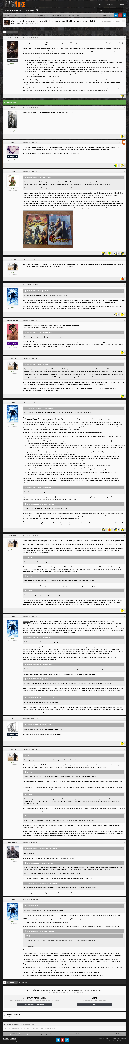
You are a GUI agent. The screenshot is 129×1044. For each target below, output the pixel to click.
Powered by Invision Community (117, 1041)
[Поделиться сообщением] (124, 37)
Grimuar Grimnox (12, 320)
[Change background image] (37, 10)
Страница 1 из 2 (23, 32)
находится (62, 43)
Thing (13, 285)
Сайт (99, 4)
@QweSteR (26, 621)
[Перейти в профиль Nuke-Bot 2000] (7, 22)
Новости (35, 23)
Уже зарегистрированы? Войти (13, 10)
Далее (12, 32)
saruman (13, 107)
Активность (109, 4)
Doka (12, 718)
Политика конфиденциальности (17, 1041)
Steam (94, 60)
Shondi (12, 171)
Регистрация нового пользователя (34, 1004)
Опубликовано (30, 37)
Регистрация (30, 10)
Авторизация (107, 21)
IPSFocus (13, 1038)
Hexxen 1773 (68, 112)
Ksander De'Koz (12, 842)
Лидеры (122, 4)
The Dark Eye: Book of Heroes (57, 88)
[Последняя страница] (16, 32)
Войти (94, 1004)
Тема (4, 1041)
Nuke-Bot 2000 (19, 23)
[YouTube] (120, 15)
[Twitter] (124, 15)
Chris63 (12, 142)
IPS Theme (6, 1038)
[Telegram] (116, 15)
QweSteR (12, 259)
